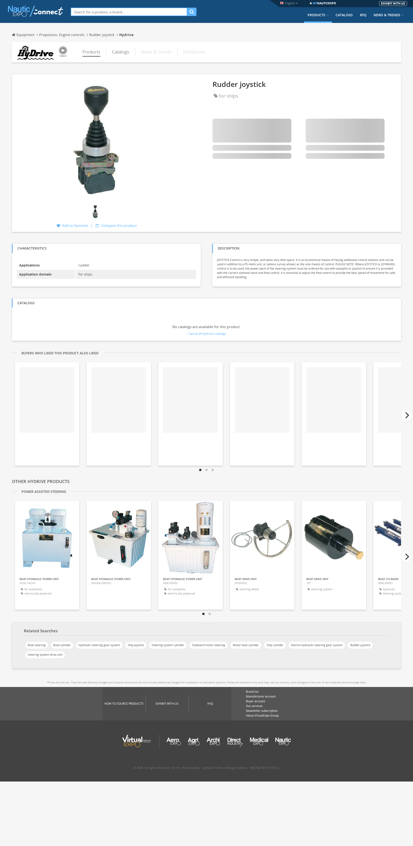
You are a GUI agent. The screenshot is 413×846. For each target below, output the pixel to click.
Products (316, 15)
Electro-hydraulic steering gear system (316, 645)
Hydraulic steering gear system (99, 645)
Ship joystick (136, 645)
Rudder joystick (360, 645)
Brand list (252, 692)
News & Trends (387, 15)
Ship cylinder (274, 645)
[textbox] (129, 12)
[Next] (406, 415)
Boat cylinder (62, 645)
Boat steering (37, 645)
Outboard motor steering (208, 645)
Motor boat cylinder (246, 645)
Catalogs (344, 15)
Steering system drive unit (45, 655)
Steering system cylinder (168, 645)
